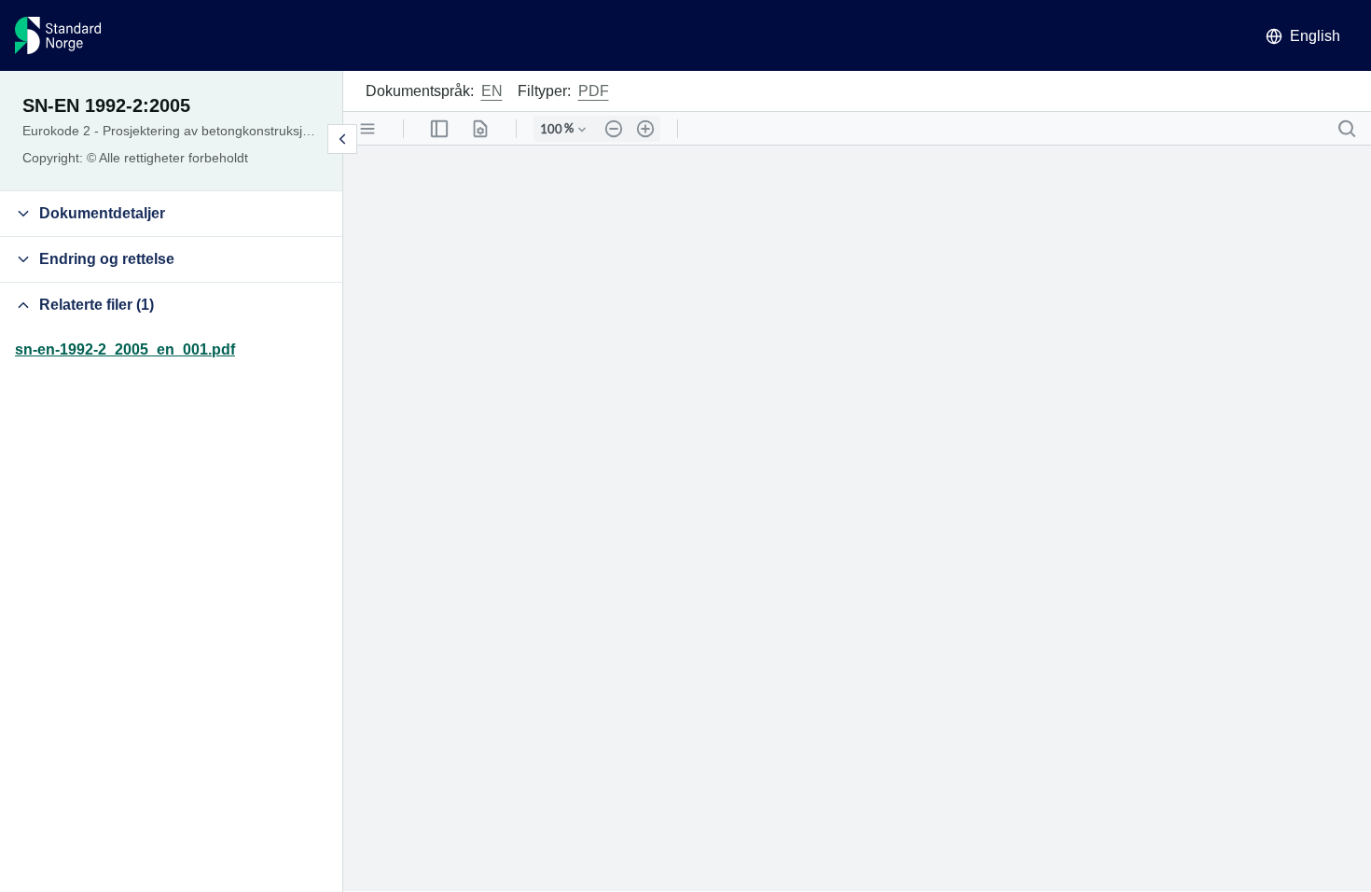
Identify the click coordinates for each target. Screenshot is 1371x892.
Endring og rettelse (106, 259)
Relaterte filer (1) (96, 305)
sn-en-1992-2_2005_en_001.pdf (125, 349)
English (1315, 36)
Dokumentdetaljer (102, 213)
